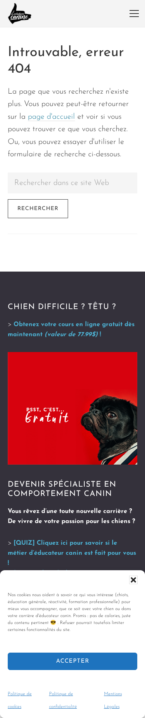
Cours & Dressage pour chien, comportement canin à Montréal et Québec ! (19, 13)
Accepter (72, 661)
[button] (133, 580)
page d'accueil (51, 117)
